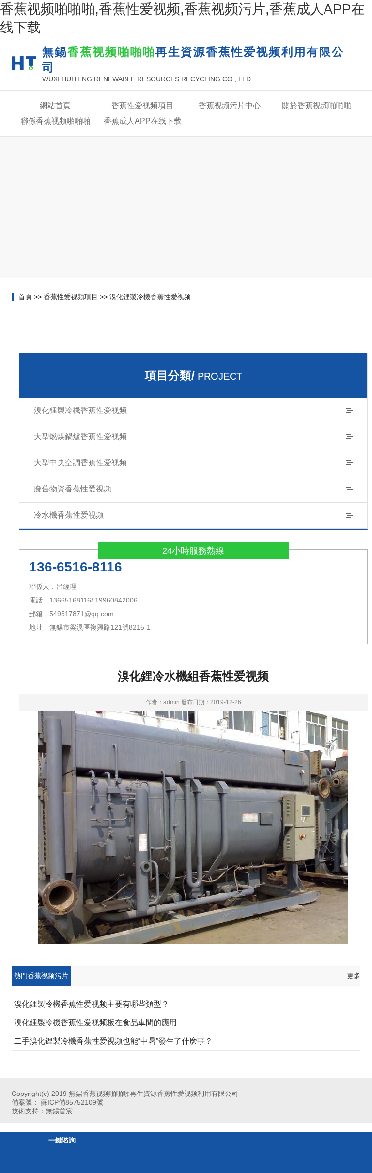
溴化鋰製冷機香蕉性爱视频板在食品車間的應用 (95, 1022)
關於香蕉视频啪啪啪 (317, 105)
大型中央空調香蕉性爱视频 (80, 463)
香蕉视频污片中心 (230, 105)
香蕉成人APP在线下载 (143, 121)
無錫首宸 (59, 1111)
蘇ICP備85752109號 (72, 1102)
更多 (353, 976)
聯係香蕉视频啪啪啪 (55, 121)
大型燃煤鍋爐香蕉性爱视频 (80, 436)
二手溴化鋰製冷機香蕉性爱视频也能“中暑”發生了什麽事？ (113, 1041)
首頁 (25, 297)
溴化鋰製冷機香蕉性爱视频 (150, 297)
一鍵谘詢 (62, 1140)
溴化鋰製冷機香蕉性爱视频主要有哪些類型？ (91, 1004)
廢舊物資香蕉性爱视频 (72, 489)
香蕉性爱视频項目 (142, 105)
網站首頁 (55, 105)
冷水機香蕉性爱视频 (69, 515)
